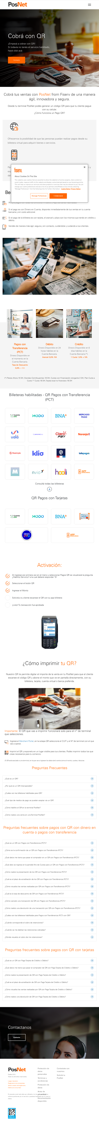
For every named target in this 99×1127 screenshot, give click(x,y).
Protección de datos (43, 1086)
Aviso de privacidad (42, 1092)
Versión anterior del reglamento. (17, 1085)
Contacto (16, 60)
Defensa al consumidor (14, 1087)
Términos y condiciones (43, 1079)
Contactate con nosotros (63, 1069)
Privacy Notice (75, 189)
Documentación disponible (44, 1099)
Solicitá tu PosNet (61, 1076)
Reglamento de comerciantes (16, 1083)
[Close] (84, 167)
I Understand (58, 196)
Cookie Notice (65, 189)
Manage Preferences (39, 196)
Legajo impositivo (13, 1081)
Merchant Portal (26, 741)
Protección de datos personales (43, 1071)
